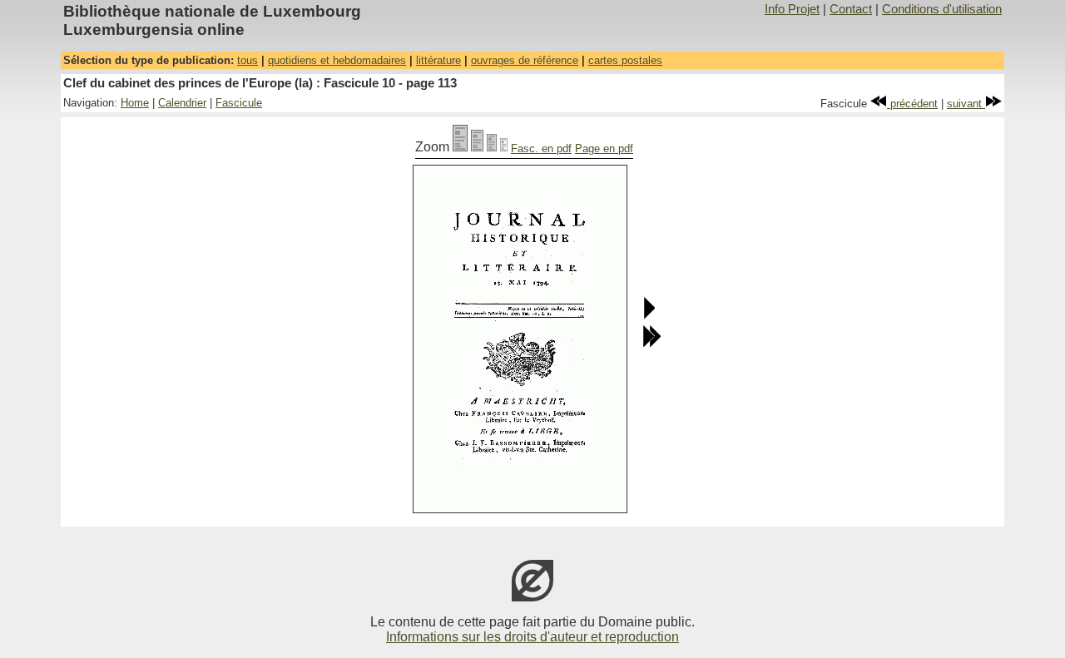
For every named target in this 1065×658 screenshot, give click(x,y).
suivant (966, 103)
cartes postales (625, 60)
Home (135, 102)
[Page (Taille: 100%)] (460, 147)
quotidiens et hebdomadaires (337, 60)
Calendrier (182, 102)
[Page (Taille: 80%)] (477, 147)
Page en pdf (604, 148)
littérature (438, 60)
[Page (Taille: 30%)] (504, 147)
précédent (912, 103)
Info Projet (792, 9)
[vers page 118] (651, 344)
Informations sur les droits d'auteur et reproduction (532, 637)
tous (247, 60)
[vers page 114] (648, 316)
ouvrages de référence (524, 60)
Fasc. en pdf (541, 148)
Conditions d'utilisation (942, 9)
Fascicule (238, 102)
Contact (851, 9)
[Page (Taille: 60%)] (492, 147)
